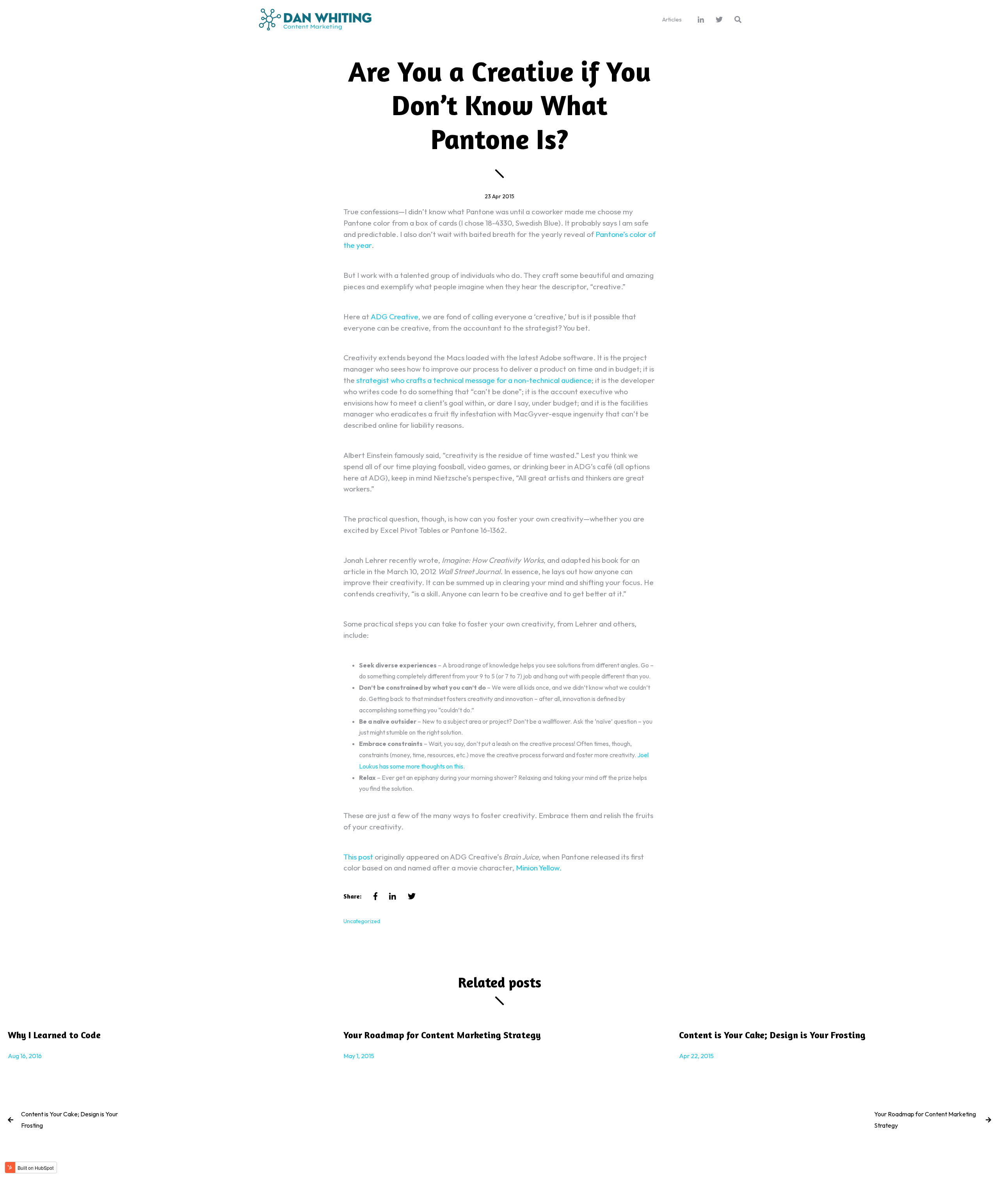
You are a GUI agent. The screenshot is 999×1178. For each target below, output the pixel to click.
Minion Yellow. (539, 867)
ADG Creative (394, 316)
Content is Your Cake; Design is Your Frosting (69, 1119)
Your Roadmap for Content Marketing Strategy (925, 1119)
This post (358, 856)
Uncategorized (361, 921)
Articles (672, 19)
